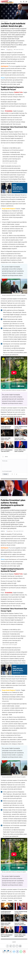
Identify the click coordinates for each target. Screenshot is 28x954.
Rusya (20, 900)
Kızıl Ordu (4, 900)
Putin (16, 900)
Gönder (5, 474)
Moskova (10, 900)
